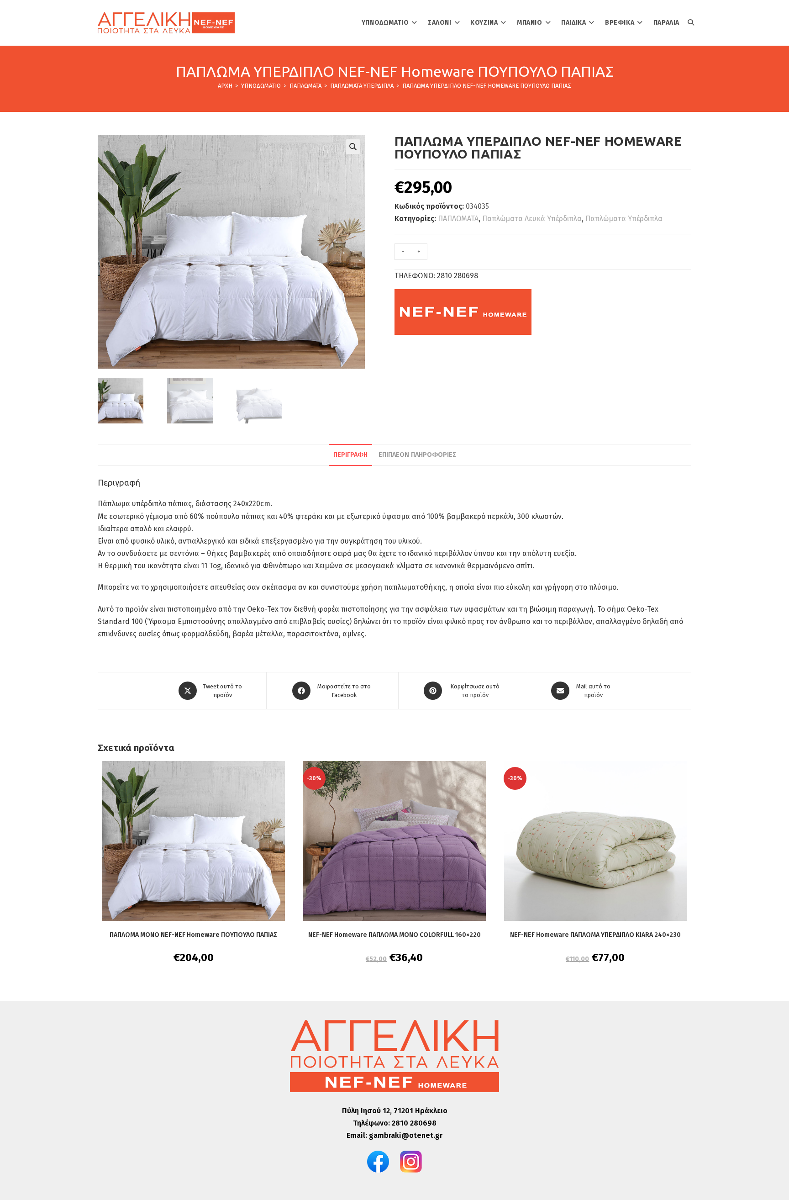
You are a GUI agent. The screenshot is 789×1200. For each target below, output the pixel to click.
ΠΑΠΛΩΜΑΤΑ (458, 218)
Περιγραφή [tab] (350, 455)
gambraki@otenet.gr (405, 1135)
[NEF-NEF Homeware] (462, 312)
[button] (353, 146)
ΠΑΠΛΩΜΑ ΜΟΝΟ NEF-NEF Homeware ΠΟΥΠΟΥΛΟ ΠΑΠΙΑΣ (193, 935)
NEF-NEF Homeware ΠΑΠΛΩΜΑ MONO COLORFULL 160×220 (394, 935)
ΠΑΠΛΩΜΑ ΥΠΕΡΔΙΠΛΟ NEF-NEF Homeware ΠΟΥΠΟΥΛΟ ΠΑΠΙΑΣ (486, 85)
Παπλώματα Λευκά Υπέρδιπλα (532, 218)
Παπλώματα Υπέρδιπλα (624, 218)
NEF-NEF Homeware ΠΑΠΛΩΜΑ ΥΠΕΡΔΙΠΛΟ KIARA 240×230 (595, 935)
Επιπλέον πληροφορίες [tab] (417, 455)
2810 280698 (414, 1123)
